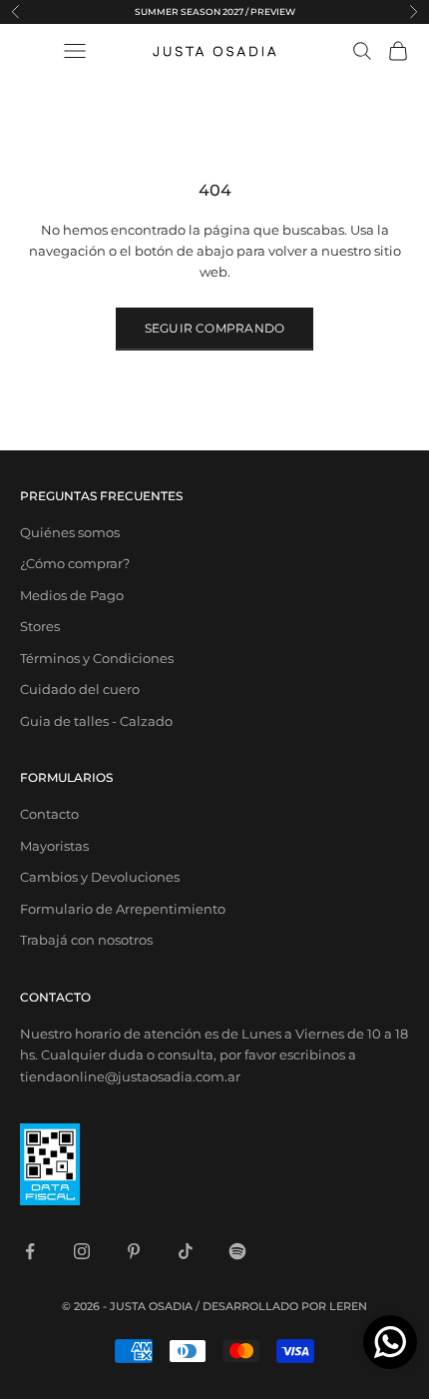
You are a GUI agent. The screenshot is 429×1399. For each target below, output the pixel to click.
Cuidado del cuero (80, 689)
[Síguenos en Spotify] (237, 1251)
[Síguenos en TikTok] (186, 1251)
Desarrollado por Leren (285, 1306)
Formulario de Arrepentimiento (122, 909)
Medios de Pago (72, 595)
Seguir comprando (215, 328)
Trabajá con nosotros (86, 940)
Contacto (49, 814)
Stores (40, 626)
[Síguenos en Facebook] (30, 1251)
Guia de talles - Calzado (96, 721)
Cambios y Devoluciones (100, 877)
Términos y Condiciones (97, 658)
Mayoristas (54, 846)
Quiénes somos (70, 532)
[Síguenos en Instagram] (82, 1251)
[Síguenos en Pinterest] (134, 1251)
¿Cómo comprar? (75, 563)
